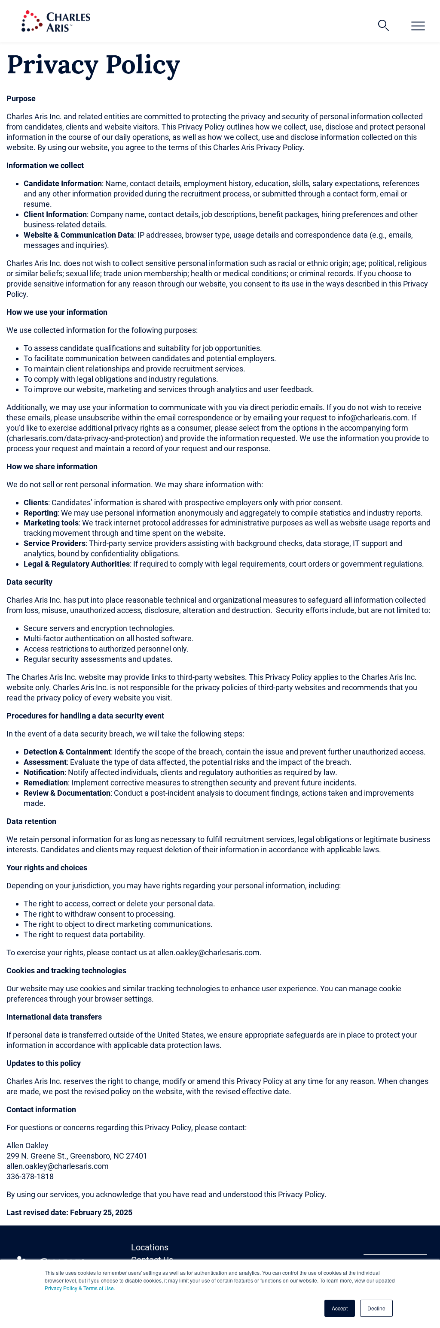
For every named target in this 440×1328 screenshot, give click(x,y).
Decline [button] (376, 1308)
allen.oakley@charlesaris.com (208, 952)
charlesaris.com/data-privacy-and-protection (85, 438)
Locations (149, 1247)
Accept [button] (340, 1308)
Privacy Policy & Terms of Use (79, 1288)
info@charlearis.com (372, 417)
